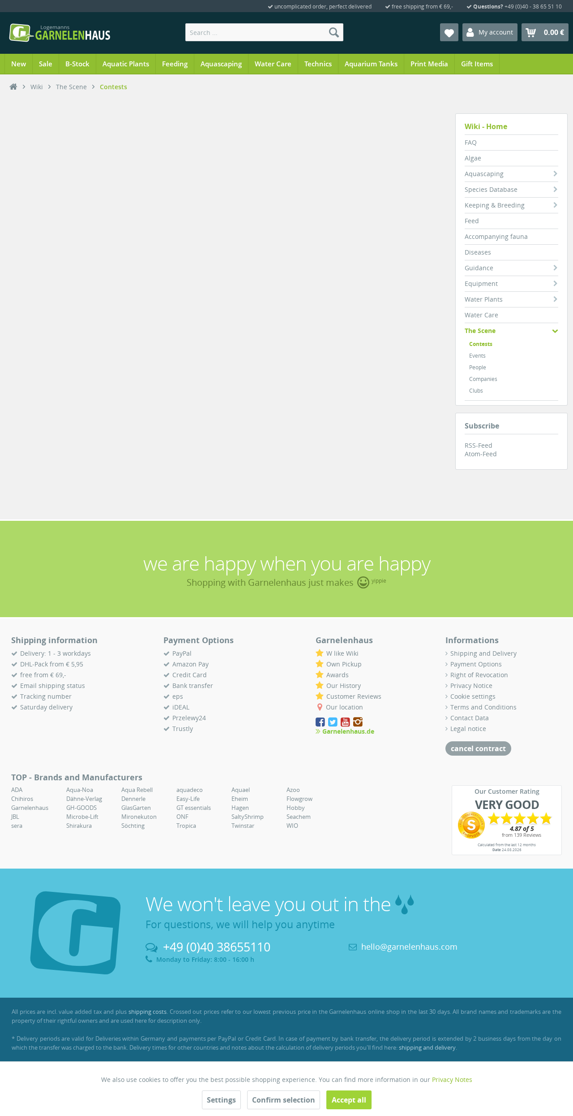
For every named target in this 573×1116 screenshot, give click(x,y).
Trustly (182, 728)
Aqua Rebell (137, 790)
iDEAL (180, 707)
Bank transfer (192, 685)
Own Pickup (344, 664)
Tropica (186, 826)
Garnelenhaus (29, 808)
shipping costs (147, 1012)
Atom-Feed (481, 454)
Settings (221, 1100)
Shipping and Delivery (483, 653)
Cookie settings (473, 696)
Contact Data (469, 718)
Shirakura (79, 826)
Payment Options (476, 664)
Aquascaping (484, 173)
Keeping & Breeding (495, 205)
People (477, 367)
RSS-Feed (478, 445)
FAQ (471, 142)
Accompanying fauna (496, 236)
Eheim (239, 799)
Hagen (240, 808)
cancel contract (478, 748)
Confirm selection (283, 1100)
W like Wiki (342, 653)
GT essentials (193, 808)
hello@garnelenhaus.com (409, 946)
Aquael (240, 790)
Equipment (481, 283)
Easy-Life (188, 799)
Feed (472, 220)
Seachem (298, 817)
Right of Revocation (479, 674)
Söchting (133, 826)
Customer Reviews (353, 696)
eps (177, 696)
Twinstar (242, 826)
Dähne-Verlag (84, 799)
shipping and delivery (427, 1047)
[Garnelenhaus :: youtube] (346, 722)
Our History (343, 685)
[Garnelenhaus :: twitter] (333, 722)
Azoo (293, 790)
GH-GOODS (81, 808)
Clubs (476, 390)
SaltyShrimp (247, 817)
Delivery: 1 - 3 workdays (55, 653)
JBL (15, 817)
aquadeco (189, 790)
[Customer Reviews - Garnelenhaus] (507, 825)
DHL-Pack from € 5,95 (51, 664)
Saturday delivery (46, 707)
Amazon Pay (190, 664)
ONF (182, 817)
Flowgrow (299, 799)
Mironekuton (139, 817)
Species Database (491, 189)
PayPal (182, 653)
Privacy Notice (471, 685)
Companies (483, 379)
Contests (480, 344)
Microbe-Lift (82, 817)
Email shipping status (52, 685)
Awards (337, 674)
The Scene (480, 330)
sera (16, 826)
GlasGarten (136, 808)
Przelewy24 (189, 718)
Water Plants (484, 299)
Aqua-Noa (79, 790)
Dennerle (133, 799)
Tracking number (46, 696)
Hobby (295, 808)
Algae (473, 158)
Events (477, 355)
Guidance (479, 268)
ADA (16, 790)
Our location (344, 707)
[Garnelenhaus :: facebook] (321, 722)
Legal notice (468, 728)
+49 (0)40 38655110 (216, 947)
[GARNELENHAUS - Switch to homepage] (59, 32)
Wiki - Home (486, 126)
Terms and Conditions (483, 707)
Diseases (478, 252)
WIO (292, 826)
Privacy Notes (452, 1079)
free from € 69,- (43, 674)
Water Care (481, 315)
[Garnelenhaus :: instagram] (358, 722)
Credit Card (189, 674)
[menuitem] (264, 32)
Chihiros (22, 799)
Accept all (349, 1100)
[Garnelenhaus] (13, 87)
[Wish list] (449, 32)
